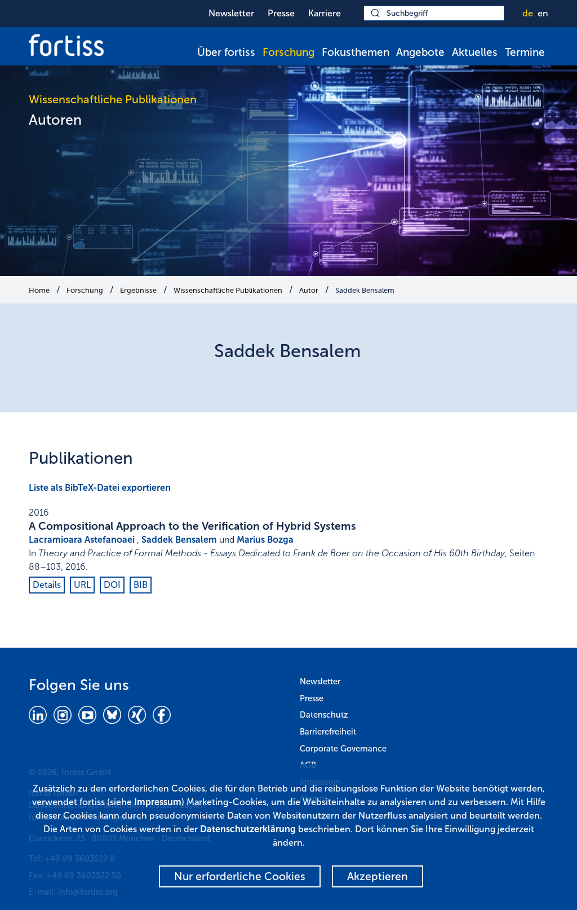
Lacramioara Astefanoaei (82, 539)
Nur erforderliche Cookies (239, 876)
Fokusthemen (355, 52)
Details (47, 584)
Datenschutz (324, 715)
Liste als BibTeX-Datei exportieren (100, 487)
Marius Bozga (265, 539)
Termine (525, 52)
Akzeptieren (377, 876)
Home (39, 290)
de (527, 13)
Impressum (157, 802)
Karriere (324, 13)
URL (82, 584)
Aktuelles (475, 52)
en (543, 13)
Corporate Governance (343, 749)
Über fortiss (226, 52)
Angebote (420, 52)
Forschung (288, 52)
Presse (281, 13)
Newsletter (231, 13)
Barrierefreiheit (328, 732)
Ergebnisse (138, 290)
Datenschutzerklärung (248, 829)
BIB (141, 584)
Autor (308, 290)
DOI (112, 584)
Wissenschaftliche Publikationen (228, 290)
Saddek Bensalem (364, 290)
